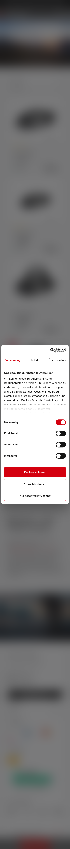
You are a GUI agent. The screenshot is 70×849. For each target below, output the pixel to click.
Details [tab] (34, 360)
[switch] (61, 433)
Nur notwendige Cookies (35, 495)
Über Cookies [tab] (57, 360)
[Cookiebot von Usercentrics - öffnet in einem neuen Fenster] (50, 350)
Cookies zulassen (35, 472)
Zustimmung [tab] (12, 360)
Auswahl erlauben (35, 484)
